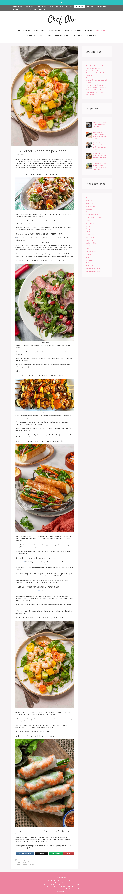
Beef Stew (89, 203)
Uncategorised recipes (93, 268)
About (57, 874)
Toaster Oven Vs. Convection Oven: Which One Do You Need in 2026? (96, 80)
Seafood (88, 263)
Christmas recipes (41, 6)
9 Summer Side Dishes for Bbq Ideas (27, 862)
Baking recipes (29, 6)
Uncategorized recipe (93, 271)
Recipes (88, 254)
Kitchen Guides (43, 9)
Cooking (88, 220)
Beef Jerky (89, 200)
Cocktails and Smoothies (56, 6)
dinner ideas (20, 861)
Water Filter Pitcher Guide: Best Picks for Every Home (61, 880)
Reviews (88, 257)
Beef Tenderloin (91, 206)
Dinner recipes (79, 6)
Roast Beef (89, 260)
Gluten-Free (90, 237)
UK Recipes (69, 6)
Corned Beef (90, 223)
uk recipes (89, 266)
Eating (88, 229)
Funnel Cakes (90, 234)
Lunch (88, 246)
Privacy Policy (51, 874)
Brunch (88, 212)
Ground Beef (90, 240)
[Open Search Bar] (61, 40)
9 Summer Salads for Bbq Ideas (25, 864)
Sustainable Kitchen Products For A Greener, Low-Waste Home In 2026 (96, 92)
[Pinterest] (61, 2)
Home (45, 874)
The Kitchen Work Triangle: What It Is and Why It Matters (61, 886)
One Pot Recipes (31, 9)
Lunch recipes (90, 6)
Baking (88, 198)
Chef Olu (61, 19)
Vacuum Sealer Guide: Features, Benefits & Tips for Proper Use (95, 73)
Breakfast (89, 209)
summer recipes (38, 861)
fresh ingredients (28, 861)
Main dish (89, 249)
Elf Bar (88, 232)
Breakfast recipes (17, 6)
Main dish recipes (102, 6)
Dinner (19, 859)
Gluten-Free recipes (18, 9)
